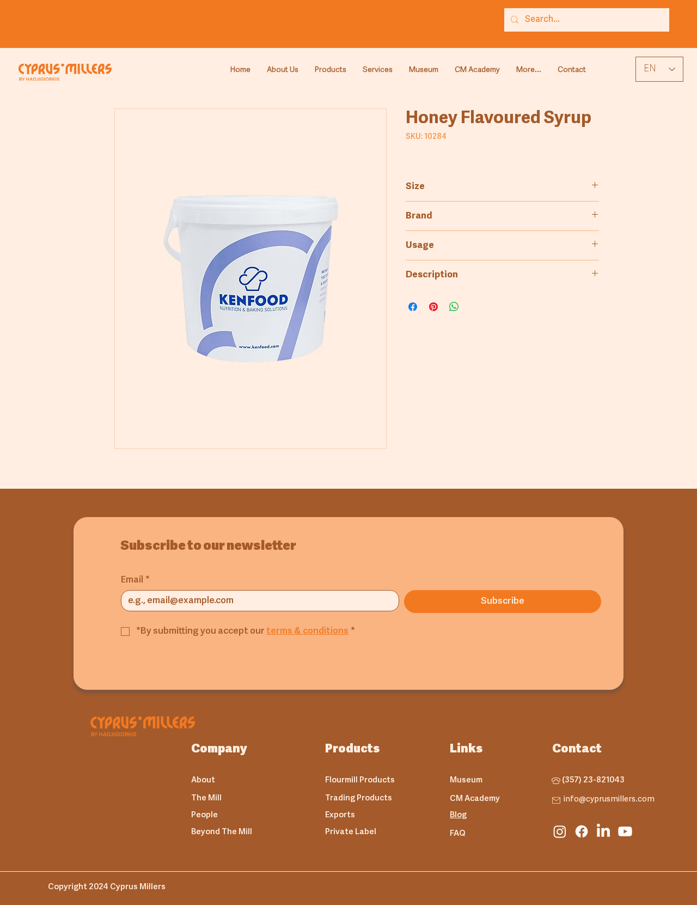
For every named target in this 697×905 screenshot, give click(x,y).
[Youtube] (625, 831)
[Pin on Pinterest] (433, 306)
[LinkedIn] (603, 831)
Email (135, 580)
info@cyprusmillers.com (609, 799)
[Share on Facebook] (412, 306)
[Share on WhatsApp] (454, 306)
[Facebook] (581, 831)
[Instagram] (560, 831)
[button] (330, 70)
